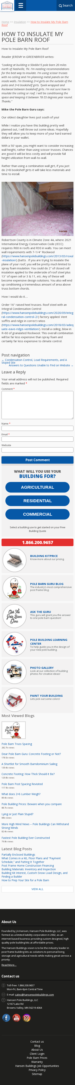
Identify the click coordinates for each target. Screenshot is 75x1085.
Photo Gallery (42, 668)
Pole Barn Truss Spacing (17, 744)
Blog (37, 1045)
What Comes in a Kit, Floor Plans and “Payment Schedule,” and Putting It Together (31, 860)
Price (44, 556)
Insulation (20, 22)
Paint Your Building (46, 696)
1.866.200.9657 (37, 542)
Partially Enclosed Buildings (18, 854)
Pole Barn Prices (37, 1058)
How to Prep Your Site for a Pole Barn (25, 880)
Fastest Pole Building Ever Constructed (26, 838)
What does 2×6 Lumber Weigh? (21, 794)
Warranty (37, 1062)
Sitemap (37, 1074)
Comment (8, 389)
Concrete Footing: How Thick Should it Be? (28, 774)
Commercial (37, 514)
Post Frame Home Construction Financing (28, 865)
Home (5, 22)
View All (37, 889)
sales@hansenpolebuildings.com (34, 994)
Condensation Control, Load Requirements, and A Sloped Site (34, 361)
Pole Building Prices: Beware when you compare (32, 804)
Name (6, 423)
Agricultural (37, 487)
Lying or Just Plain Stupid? (17, 814)
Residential (37, 500)
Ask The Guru (40, 612)
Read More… (9, 965)
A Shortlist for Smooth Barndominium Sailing (29, 764)
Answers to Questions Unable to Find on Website (41, 365)
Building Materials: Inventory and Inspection (29, 869)
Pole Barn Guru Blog (46, 584)
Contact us (37, 1041)
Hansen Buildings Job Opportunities (37, 1066)
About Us (37, 1049)
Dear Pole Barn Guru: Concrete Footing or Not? (31, 754)
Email (6, 434)
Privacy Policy (37, 1070)
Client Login (37, 1054)
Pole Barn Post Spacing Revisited (22, 784)
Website (6, 445)
